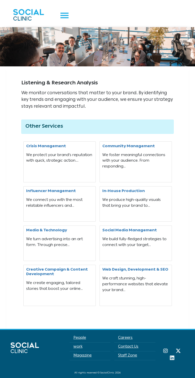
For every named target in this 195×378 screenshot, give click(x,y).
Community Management (128, 146)
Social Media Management (129, 231)
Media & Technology (46, 231)
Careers (125, 338)
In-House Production (123, 191)
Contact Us (128, 347)
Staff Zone (127, 356)
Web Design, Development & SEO (135, 270)
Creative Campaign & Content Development (57, 272)
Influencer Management (51, 191)
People (79, 338)
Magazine (82, 356)
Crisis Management (46, 146)
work (78, 347)
